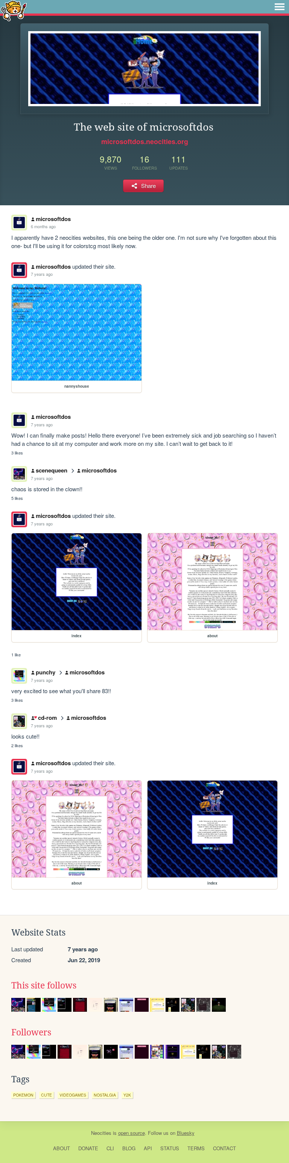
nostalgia (105, 1095)
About (61, 1148)
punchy (45, 672)
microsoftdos (53, 219)
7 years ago (42, 274)
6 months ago (43, 226)
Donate (88, 1148)
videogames (72, 1095)
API (148, 1148)
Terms (196, 1148)
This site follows (43, 985)
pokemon (23, 1095)
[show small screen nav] (279, 7)
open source (131, 1132)
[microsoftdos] (19, 270)
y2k (127, 1095)
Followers (31, 1032)
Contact (224, 1148)
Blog (128, 1148)
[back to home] (13, 10)
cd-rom (47, 717)
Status (169, 1148)
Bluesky (186, 1132)
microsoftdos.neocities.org (144, 141)
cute (46, 1095)
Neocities (101, 1132)
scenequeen (51, 470)
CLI (110, 1148)
